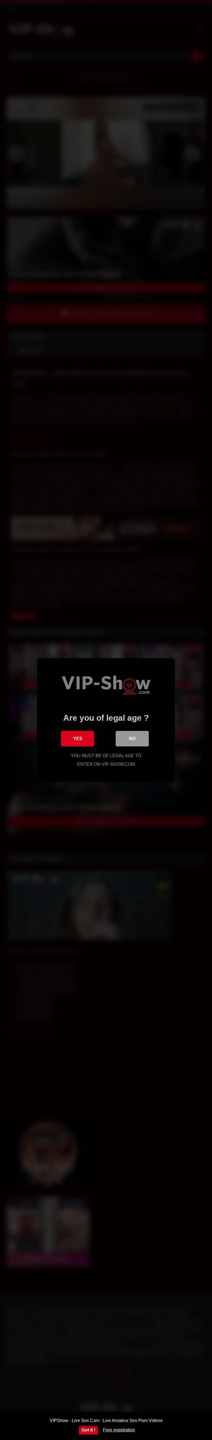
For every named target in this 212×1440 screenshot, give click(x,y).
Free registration (119, 1430)
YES (77, 738)
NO (132, 738)
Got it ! (88, 1430)
